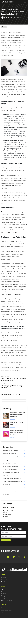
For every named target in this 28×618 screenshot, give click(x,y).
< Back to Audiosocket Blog (9, 9)
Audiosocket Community (10, 450)
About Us (3, 591)
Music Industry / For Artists (11, 478)
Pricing (3, 596)
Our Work (3, 593)
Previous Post (5, 376)
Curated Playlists (5, 579)
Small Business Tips (8, 488)
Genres (5, 475)
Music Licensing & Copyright (11, 481)
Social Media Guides (8, 491)
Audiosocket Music (8, 453)
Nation (5, 513)
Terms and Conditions (6, 600)
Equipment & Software (9, 469)
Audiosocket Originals (9, 457)
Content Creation (8, 463)
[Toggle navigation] (24, 1)
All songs (3, 577)
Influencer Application (6, 610)
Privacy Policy (4, 598)
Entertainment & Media (9, 466)
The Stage (6, 494)
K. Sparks (6, 516)
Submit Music (4, 581)
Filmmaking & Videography (10, 472)
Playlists (5, 484)
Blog (4, 27)
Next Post (4, 384)
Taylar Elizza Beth (8, 511)
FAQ (2, 612)
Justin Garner (7, 514)
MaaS (2, 333)
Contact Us (4, 608)
